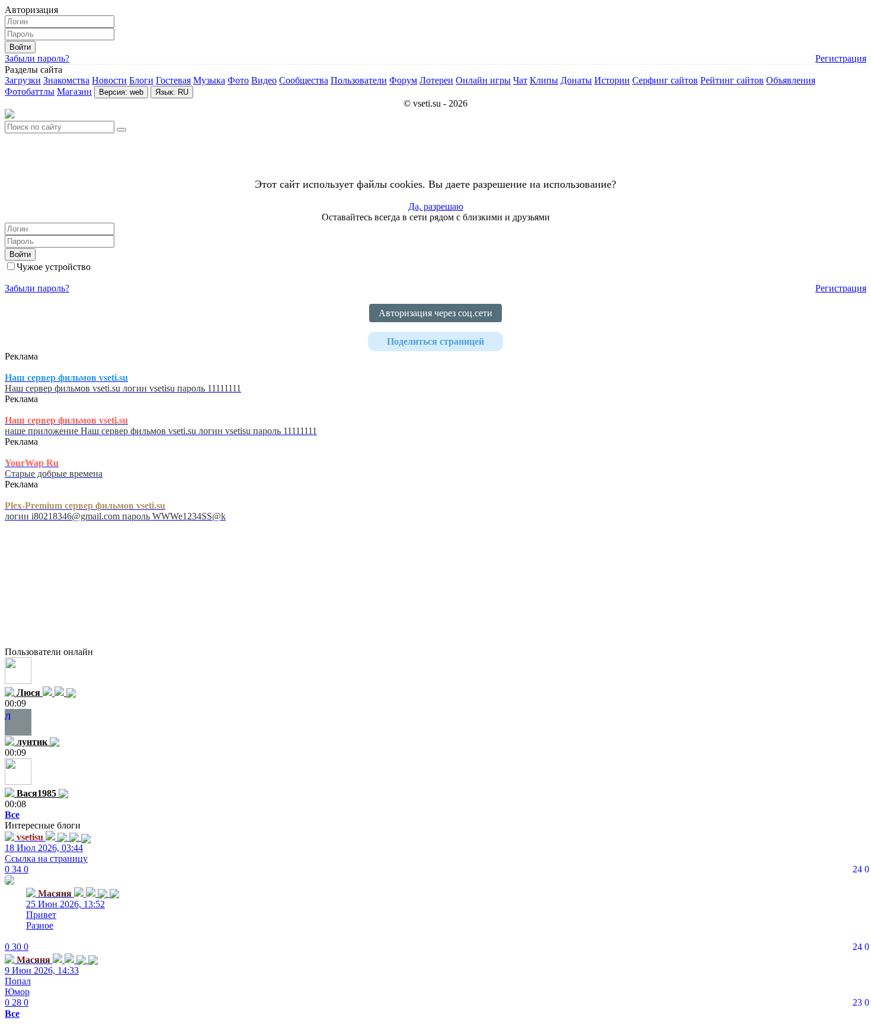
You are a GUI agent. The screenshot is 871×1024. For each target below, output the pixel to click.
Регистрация (840, 58)
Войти (20, 47)
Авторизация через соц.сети (435, 313)
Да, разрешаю (435, 206)
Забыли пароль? (37, 58)
